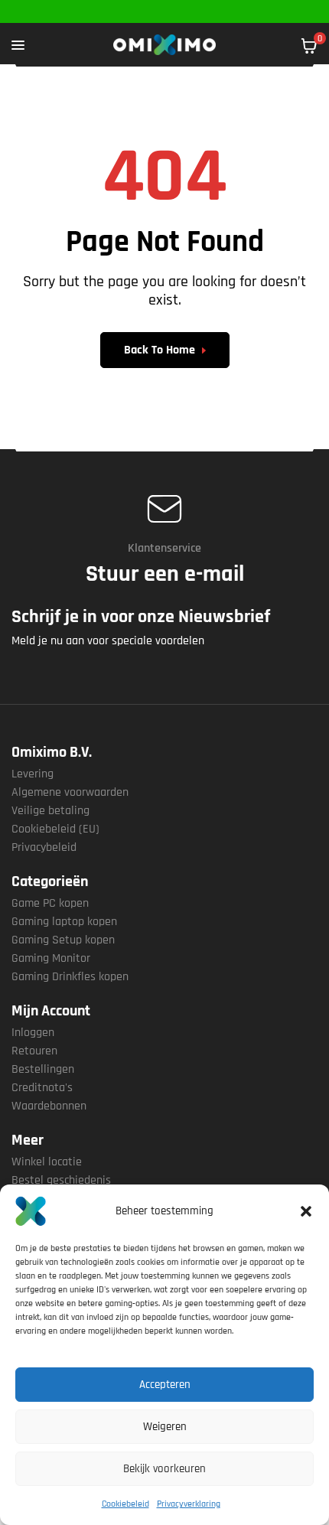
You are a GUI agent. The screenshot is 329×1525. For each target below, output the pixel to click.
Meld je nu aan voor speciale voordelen (107, 641)
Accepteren (165, 1384)
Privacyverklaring (188, 1504)
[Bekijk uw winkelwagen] (309, 46)
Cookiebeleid (125, 1504)
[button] (306, 1211)
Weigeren (165, 1426)
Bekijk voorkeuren (164, 1468)
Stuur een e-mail (165, 573)
